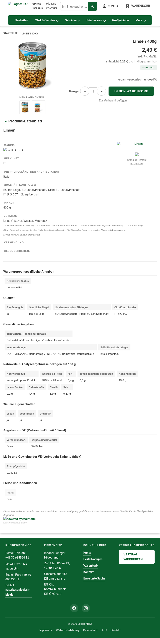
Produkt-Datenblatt (25, 121)
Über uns (37, 8)
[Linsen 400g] (32, 65)
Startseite (10, 33)
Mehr (138, 20)
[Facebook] (74, 608)
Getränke (70, 20)
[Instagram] (86, 608)
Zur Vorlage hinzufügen (113, 100)
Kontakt (51, 8)
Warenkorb (90, 565)
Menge (74, 91)
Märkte (51, 4)
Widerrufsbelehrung (67, 630)
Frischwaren (94, 20)
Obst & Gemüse (45, 20)
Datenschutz (90, 630)
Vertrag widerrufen (133, 556)
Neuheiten (21, 20)
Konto (87, 552)
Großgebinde (120, 20)
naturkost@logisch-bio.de (17, 592)
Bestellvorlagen (92, 559)
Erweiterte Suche (94, 578)
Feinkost (37, 4)
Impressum (45, 630)
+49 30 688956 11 (17, 557)
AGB (104, 630)
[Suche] (92, 6)
